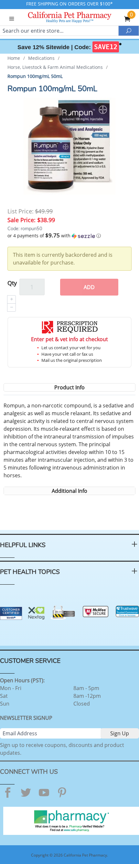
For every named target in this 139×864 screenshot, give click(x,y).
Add (89, 287)
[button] (69, 235)
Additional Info (69, 490)
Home (13, 58)
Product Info (69, 387)
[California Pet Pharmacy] (69, 18)
